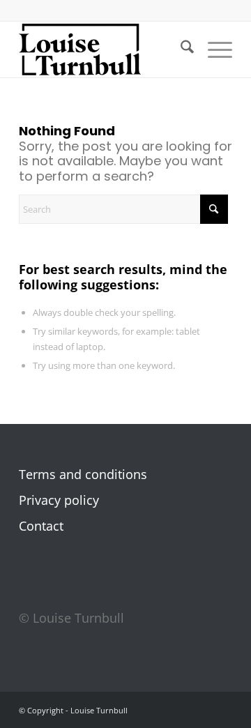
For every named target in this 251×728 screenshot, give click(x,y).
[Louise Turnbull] (104, 49)
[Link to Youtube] (221, 713)
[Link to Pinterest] (200, 713)
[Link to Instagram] (179, 713)
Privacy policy (59, 500)
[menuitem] (180, 49)
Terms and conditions (83, 474)
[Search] (180, 49)
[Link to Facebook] (159, 713)
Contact (41, 525)
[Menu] (213, 49)
